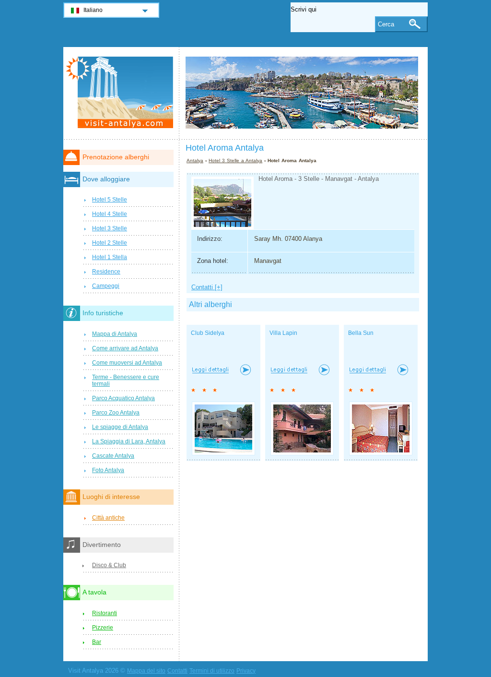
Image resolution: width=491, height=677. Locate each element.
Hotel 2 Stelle (109, 242)
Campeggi (105, 286)
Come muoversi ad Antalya (127, 362)
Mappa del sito (146, 670)
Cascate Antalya (113, 455)
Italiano (93, 10)
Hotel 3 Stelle (109, 228)
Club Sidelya (207, 333)
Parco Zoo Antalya (116, 412)
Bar (96, 642)
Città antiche (108, 517)
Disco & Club (109, 565)
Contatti (177, 670)
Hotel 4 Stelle (109, 214)
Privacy (246, 670)
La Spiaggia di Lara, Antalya (128, 441)
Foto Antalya (108, 470)
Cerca (386, 24)
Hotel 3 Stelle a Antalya (235, 160)
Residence (106, 271)
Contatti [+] (206, 287)
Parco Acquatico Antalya (123, 398)
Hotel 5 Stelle (109, 199)
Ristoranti (104, 613)
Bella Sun (361, 333)
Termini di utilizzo (211, 670)
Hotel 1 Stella (109, 257)
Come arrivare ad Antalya (125, 348)
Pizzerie (102, 627)
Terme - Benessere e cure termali (125, 380)
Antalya (195, 160)
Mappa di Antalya (114, 334)
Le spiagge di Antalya (120, 427)
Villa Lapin (283, 333)
